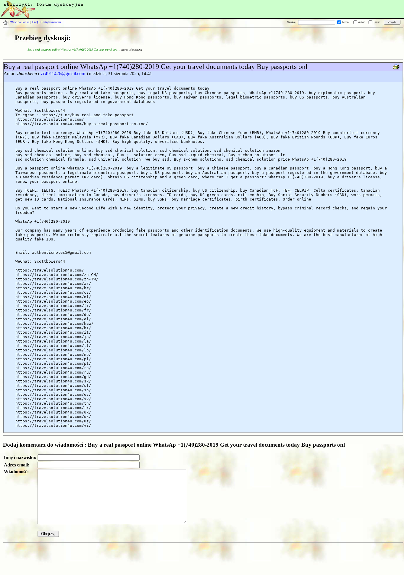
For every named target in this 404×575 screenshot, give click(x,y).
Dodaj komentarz (51, 22)
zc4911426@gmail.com (63, 73)
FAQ (35, 22)
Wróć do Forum (20, 22)
